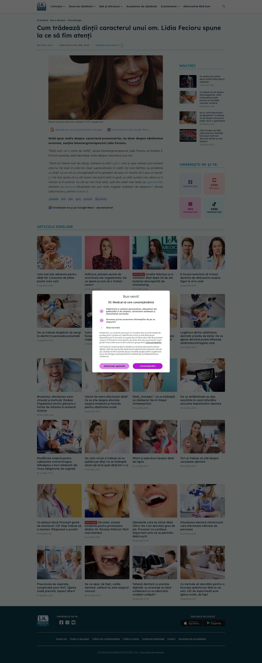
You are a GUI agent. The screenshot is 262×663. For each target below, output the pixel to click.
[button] (131, 328)
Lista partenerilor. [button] (154, 342)
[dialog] (131, 331)
